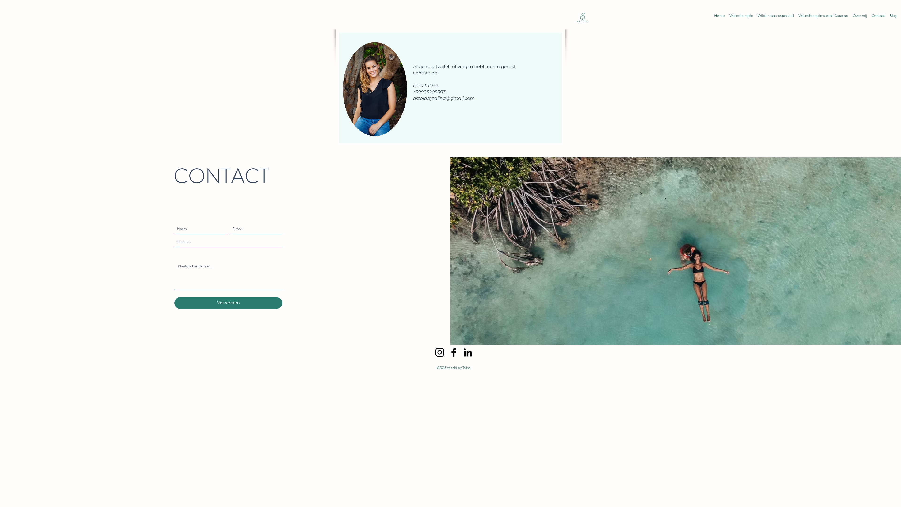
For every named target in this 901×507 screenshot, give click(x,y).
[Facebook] (454, 352)
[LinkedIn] (468, 352)
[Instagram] (440, 352)
